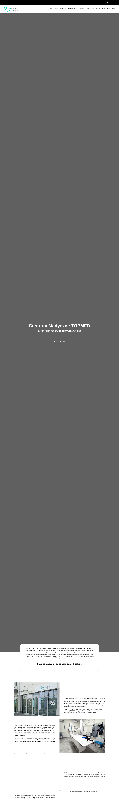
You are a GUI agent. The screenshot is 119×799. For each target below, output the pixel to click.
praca (108, 8)
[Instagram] (116, 2)
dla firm (98, 8)
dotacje (103, 8)
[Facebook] (111, 2)
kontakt (113, 8)
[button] (108, 2)
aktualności (81, 8)
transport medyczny (72, 8)
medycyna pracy (90, 8)
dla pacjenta (63, 8)
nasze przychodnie (54, 8)
